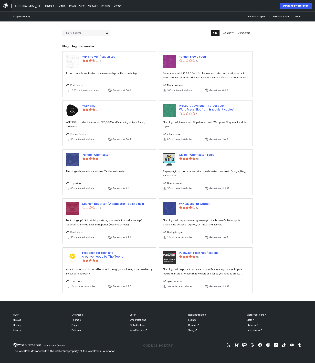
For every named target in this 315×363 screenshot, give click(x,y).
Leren (133, 314)
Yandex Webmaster (96, 154)
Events (192, 319)
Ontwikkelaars (137, 325)
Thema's (76, 319)
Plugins (75, 325)
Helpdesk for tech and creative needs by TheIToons (102, 254)
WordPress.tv (138, 330)
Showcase (77, 314)
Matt (250, 319)
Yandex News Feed (192, 56)
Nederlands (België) (54, 345)
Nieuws (17, 319)
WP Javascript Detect (194, 203)
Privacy (17, 330)
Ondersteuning (138, 319)
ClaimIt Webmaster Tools (196, 154)
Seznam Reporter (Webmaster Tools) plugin (113, 203)
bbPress (253, 325)
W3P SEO (88, 105)
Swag (192, 330)
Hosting (17, 325)
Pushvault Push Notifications (199, 252)
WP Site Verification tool (99, 56)
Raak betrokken (197, 314)
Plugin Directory (22, 16)
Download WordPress (296, 5)
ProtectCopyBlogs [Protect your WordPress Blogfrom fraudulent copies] (207, 107)
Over (16, 314)
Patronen (77, 330)
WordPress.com (257, 314)
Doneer (193, 325)
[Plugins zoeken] (107, 33)
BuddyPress (255, 330)
